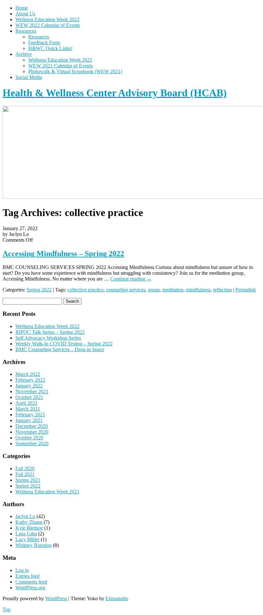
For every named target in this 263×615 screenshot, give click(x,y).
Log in (22, 570)
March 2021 (27, 408)
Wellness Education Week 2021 (60, 60)
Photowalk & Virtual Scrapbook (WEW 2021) (75, 71)
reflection (222, 289)
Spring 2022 (39, 289)
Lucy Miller (27, 539)
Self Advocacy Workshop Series (48, 338)
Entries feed (27, 576)
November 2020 (31, 432)
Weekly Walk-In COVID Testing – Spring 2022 (64, 343)
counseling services (125, 289)
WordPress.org (30, 587)
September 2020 (31, 443)
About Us (25, 13)
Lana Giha (26, 533)
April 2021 (26, 403)
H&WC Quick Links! (50, 48)
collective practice (85, 289)
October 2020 (29, 437)
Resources (25, 31)
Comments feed (31, 582)
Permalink (245, 289)
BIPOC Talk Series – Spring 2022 (50, 332)
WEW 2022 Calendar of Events (47, 25)
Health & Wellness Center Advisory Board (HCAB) (115, 93)
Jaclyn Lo (25, 516)
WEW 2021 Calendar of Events (60, 65)
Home (21, 8)
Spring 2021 (27, 480)
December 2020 (31, 426)
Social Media (28, 77)
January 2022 (29, 385)
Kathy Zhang (28, 522)
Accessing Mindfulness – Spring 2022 (63, 253)
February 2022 (30, 380)
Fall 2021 (25, 474)
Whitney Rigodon (33, 545)
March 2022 (27, 374)
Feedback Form (44, 42)
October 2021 (29, 397)
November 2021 (31, 391)
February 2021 (30, 414)
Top (7, 609)
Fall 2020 (25, 468)
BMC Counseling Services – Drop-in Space (59, 349)
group (154, 289)
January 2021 (29, 420)
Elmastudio (117, 598)
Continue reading (131, 279)
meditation (172, 289)
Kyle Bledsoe (29, 528)
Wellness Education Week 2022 (47, 19)
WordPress (56, 598)
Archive (23, 54)
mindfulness (198, 289)
